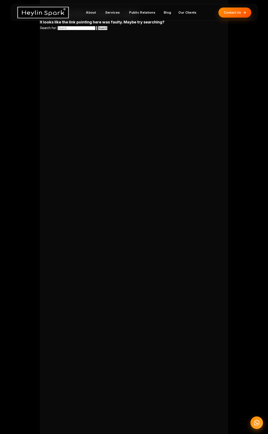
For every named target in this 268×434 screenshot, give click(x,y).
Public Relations (142, 12)
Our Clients (187, 12)
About (91, 12)
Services (112, 12)
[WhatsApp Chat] (256, 422)
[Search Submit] (96, 28)
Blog (167, 12)
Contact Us (232, 12)
